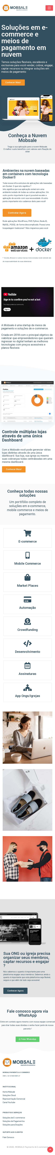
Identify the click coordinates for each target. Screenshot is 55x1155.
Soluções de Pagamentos (14, 1121)
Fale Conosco (8, 1137)
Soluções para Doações (13, 1125)
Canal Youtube (9, 1102)
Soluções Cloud (9, 1095)
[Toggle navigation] (49, 8)
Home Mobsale (9, 1092)
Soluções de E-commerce (14, 1118)
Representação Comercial (14, 1099)
